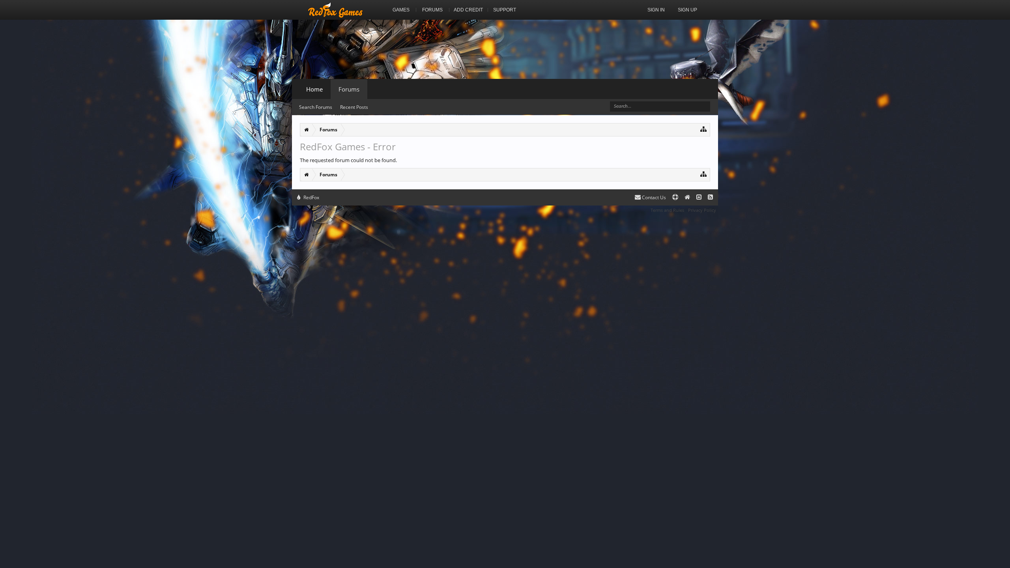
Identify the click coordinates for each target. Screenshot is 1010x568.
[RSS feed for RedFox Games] (710, 197)
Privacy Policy (702, 210)
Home (314, 89)
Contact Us (653, 197)
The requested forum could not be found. (348, 160)
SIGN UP (687, 10)
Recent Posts (354, 107)
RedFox (310, 197)
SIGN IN (656, 10)
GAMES (401, 10)
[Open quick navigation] (703, 129)
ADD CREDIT (468, 10)
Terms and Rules (667, 210)
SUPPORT (504, 10)
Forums (349, 89)
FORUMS (432, 10)
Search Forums (315, 107)
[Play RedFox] (335, 10)
